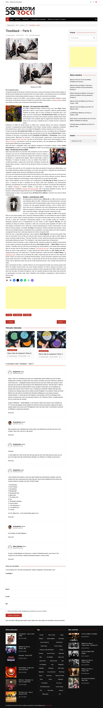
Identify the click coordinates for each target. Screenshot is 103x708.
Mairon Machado (17, 546)
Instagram (93, 2)
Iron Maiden (50, 657)
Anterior (11, 322)
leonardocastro (11, 35)
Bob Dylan (61, 638)
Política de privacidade (16, 2)
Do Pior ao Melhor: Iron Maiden (89, 634)
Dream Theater (58, 646)
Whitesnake (45, 694)
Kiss (63, 661)
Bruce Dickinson (45, 642)
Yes (60, 694)
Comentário (9, 573)
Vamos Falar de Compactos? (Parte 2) (19, 353)
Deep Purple (44, 646)
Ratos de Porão (60, 675)
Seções (17, 19)
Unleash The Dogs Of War (30, 188)
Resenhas (25, 19)
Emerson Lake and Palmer (47, 649)
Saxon (50, 679)
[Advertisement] (36, 297)
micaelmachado (13, 356)
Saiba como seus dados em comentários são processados (48, 620)
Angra (61, 635)
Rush (41, 679)
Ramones (49, 675)
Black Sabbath (51, 638)
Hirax (9, 315)
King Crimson (53, 661)
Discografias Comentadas (38, 19)
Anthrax (41, 638)
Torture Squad (59, 686)
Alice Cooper (51, 635)
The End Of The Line (42, 248)
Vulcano (61, 690)
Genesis (41, 653)
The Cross (59, 683)
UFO (41, 690)
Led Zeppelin (42, 664)
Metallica (28, 315)
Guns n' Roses (51, 653)
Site (7, 604)
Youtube (96, 2)
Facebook (88, 2)
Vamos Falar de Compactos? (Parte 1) (51, 354)
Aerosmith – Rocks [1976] (25, 655)
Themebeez (49, 705)
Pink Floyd (61, 672)
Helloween (61, 653)
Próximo (60, 322)
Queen (40, 675)
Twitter (90, 2)
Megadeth (18, 315)
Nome (8, 589)
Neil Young (61, 668)
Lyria (52, 664)
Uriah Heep (50, 690)
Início (11, 19)
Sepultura (60, 679)
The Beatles (44, 683)
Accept (41, 635)
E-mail (8, 596)
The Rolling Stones (45, 686)
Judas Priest (42, 661)
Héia (41, 657)
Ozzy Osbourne (51, 672)
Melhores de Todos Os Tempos (57, 19)
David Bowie (59, 642)
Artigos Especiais (35, 35)
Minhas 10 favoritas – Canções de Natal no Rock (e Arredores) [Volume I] (81, 87)
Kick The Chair (22, 139)
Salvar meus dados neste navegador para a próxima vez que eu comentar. (27, 611)
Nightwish (41, 672)
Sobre (7, 2)
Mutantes (51, 668)
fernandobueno (17, 422)
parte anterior (57, 100)
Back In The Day (11, 141)
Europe (61, 649)
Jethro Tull (60, 657)
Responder (11, 412)
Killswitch (16, 186)
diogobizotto (16, 371)
